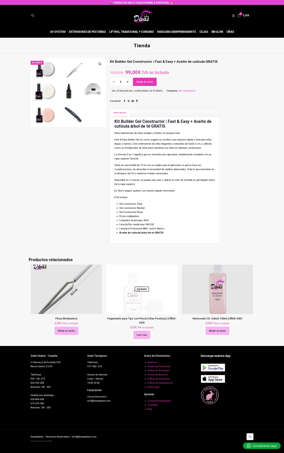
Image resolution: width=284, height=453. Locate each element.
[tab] (120, 112)
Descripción (119, 112)
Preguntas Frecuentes (158, 366)
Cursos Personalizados (159, 400)
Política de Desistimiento (160, 383)
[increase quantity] (127, 81)
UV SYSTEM (202, 436)
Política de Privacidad (158, 370)
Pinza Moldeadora (66, 318)
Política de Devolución (158, 378)
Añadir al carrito (144, 81)
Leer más (142, 334)
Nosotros (152, 362)
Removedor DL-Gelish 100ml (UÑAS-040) (217, 318)
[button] (100, 64)
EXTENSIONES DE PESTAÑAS (227, 436)
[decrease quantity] (114, 81)
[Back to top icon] (250, 436)
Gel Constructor (187, 90)
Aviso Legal (153, 387)
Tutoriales (152, 405)
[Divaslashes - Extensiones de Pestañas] (143, 15)
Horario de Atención (157, 374)
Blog (149, 409)
